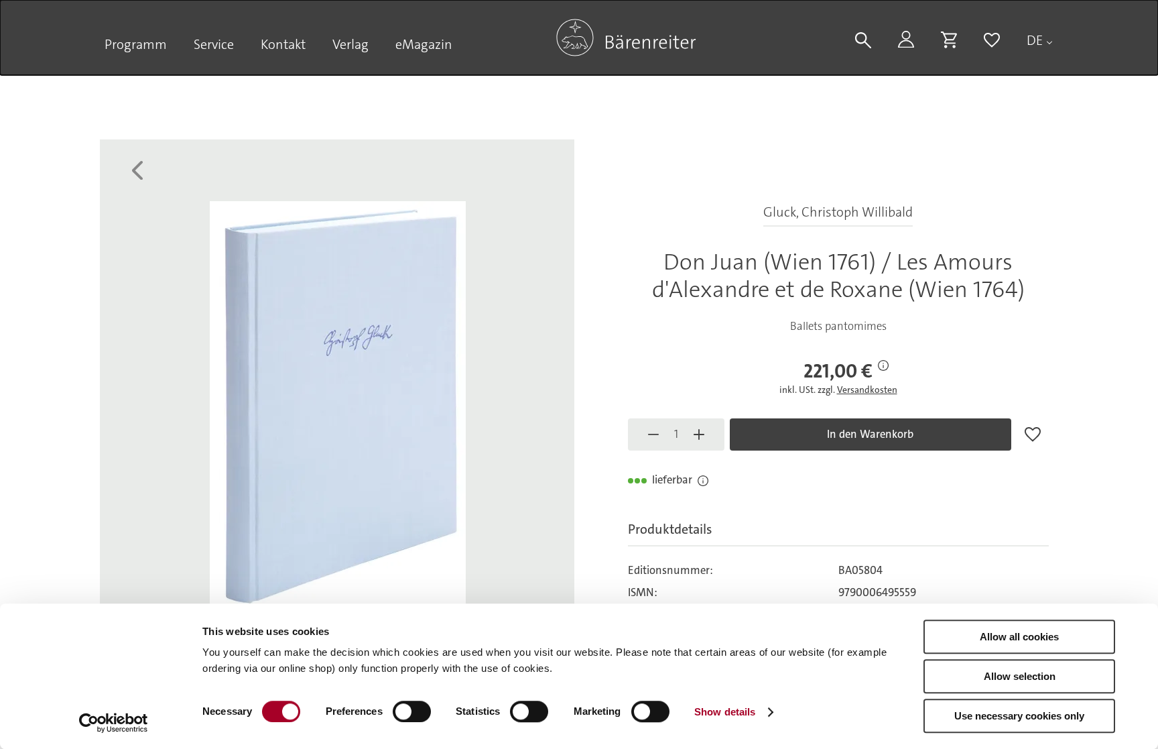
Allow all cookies (1019, 636)
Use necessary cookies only (1019, 716)
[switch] (412, 711)
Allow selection (1019, 676)
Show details (724, 711)
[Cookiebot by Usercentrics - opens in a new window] (113, 723)
